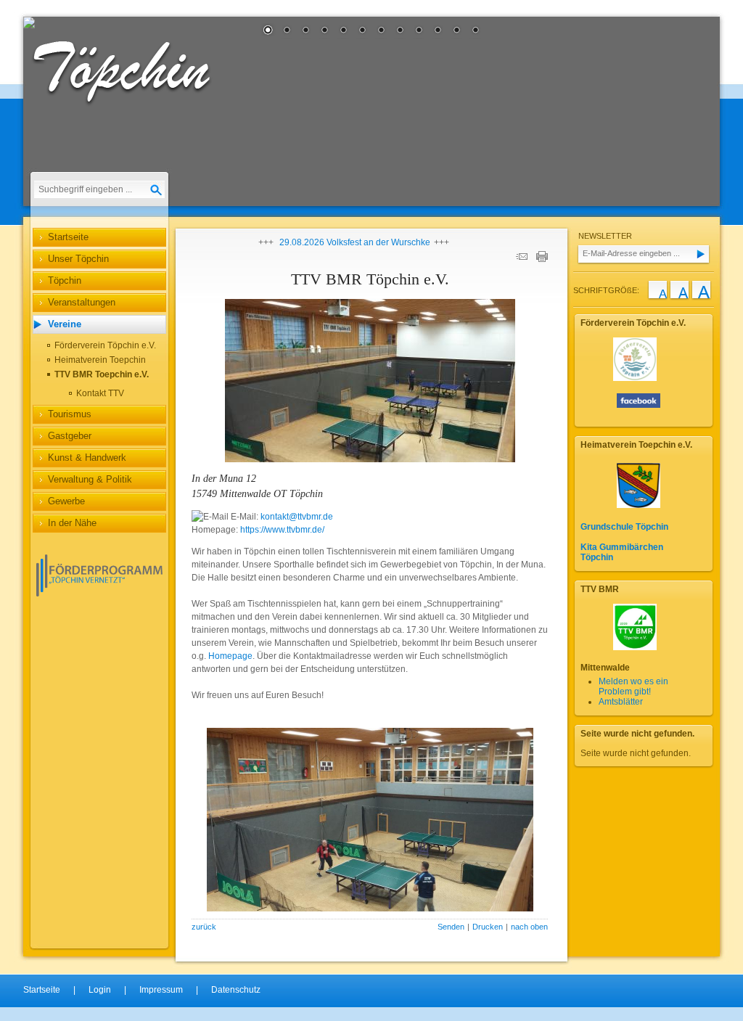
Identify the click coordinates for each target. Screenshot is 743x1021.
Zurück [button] (45, 112)
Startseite (68, 236)
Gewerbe (66, 501)
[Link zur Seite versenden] (522, 259)
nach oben (529, 926)
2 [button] (287, 31)
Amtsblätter (621, 702)
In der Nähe (72, 522)
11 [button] (456, 31)
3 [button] (305, 31)
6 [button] (362, 31)
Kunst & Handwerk (87, 457)
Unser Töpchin (78, 258)
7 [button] (381, 31)
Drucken (487, 926)
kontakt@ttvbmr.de (296, 517)
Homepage (230, 656)
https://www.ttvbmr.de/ (282, 530)
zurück (204, 926)
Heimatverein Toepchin (100, 360)
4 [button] (324, 31)
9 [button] (419, 31)
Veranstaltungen (81, 302)
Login (100, 990)
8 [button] (400, 31)
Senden (451, 926)
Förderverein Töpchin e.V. (105, 345)
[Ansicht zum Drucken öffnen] (542, 259)
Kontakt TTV (100, 393)
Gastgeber (69, 435)
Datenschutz (235, 990)
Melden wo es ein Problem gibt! (633, 686)
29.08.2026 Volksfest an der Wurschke (354, 242)
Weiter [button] (698, 112)
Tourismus (69, 414)
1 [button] (268, 31)
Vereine (64, 324)
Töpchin (64, 280)
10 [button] (438, 31)
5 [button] (343, 31)
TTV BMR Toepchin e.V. (101, 374)
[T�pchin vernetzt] (99, 594)
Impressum (161, 990)
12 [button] (475, 31)
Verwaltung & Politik (90, 479)
